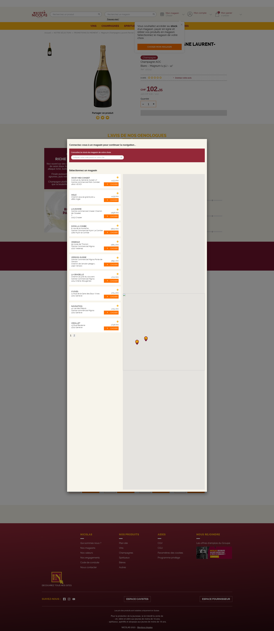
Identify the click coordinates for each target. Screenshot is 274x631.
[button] (121, 157)
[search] (97, 157)
